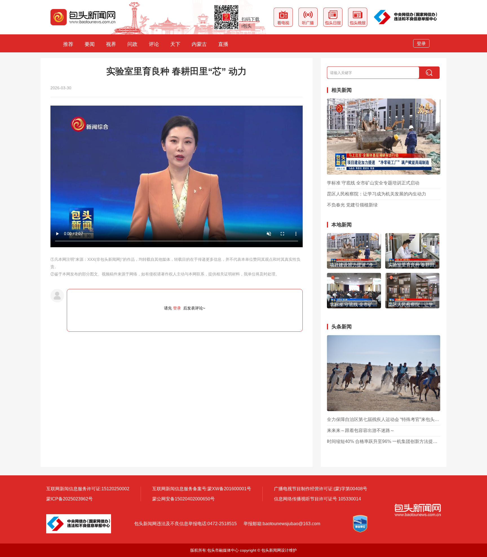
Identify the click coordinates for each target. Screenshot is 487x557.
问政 (132, 44)
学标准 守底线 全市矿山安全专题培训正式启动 (373, 183)
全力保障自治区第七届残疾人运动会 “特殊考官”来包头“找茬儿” (383, 419)
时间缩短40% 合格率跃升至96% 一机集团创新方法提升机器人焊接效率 (383, 441)
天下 (175, 44)
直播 (223, 44)
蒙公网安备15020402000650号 (183, 498)
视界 (111, 44)
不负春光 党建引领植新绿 (352, 205)
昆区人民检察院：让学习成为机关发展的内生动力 (376, 194)
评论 (154, 44)
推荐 (68, 44)
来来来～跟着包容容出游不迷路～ (361, 430)
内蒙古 (199, 44)
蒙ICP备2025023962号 (69, 498)
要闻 (90, 44)
